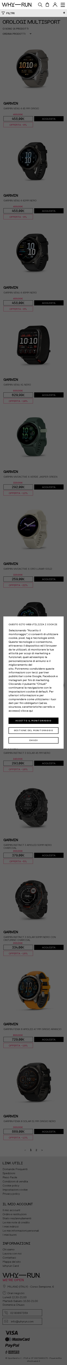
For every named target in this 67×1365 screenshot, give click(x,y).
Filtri (10, 13)
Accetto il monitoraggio (33, 720)
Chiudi (33, 740)
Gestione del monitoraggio (33, 730)
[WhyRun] (19, 4)
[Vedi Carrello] (47, 5)
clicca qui (27, 710)
